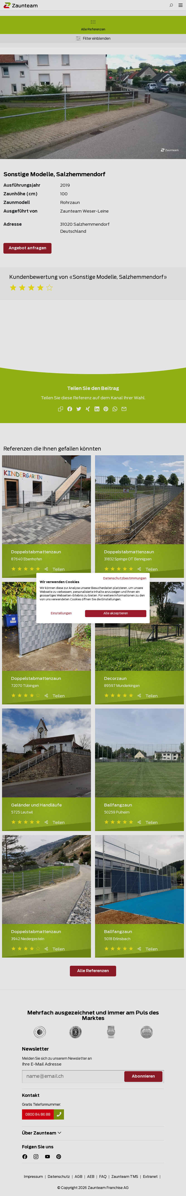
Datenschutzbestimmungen (124, 578)
